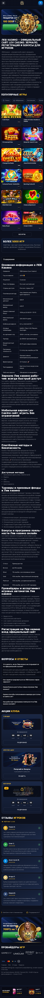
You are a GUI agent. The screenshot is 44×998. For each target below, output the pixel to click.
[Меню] (3, 3)
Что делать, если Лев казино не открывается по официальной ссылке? (21, 665)
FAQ (9, 965)
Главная (4, 965)
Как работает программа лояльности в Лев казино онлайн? (20, 703)
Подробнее (22, 742)
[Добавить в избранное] (19, 107)
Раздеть (22, 776)
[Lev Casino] (22, 3)
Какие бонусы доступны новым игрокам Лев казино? (20, 688)
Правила (21, 965)
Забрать (22, 27)
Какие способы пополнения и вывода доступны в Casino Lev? (22, 695)
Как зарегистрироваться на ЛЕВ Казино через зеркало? (21, 681)
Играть (39, 979)
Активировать (22, 935)
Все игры (22, 234)
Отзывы (14, 965)
